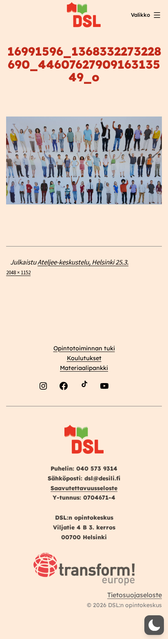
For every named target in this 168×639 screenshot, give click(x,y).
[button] (154, 625)
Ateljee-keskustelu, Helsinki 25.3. (83, 262)
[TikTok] (84, 405)
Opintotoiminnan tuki (84, 348)
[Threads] (125, 405)
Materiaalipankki (84, 368)
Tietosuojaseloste (134, 595)
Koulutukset (84, 358)
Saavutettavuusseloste (84, 488)
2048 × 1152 (18, 272)
